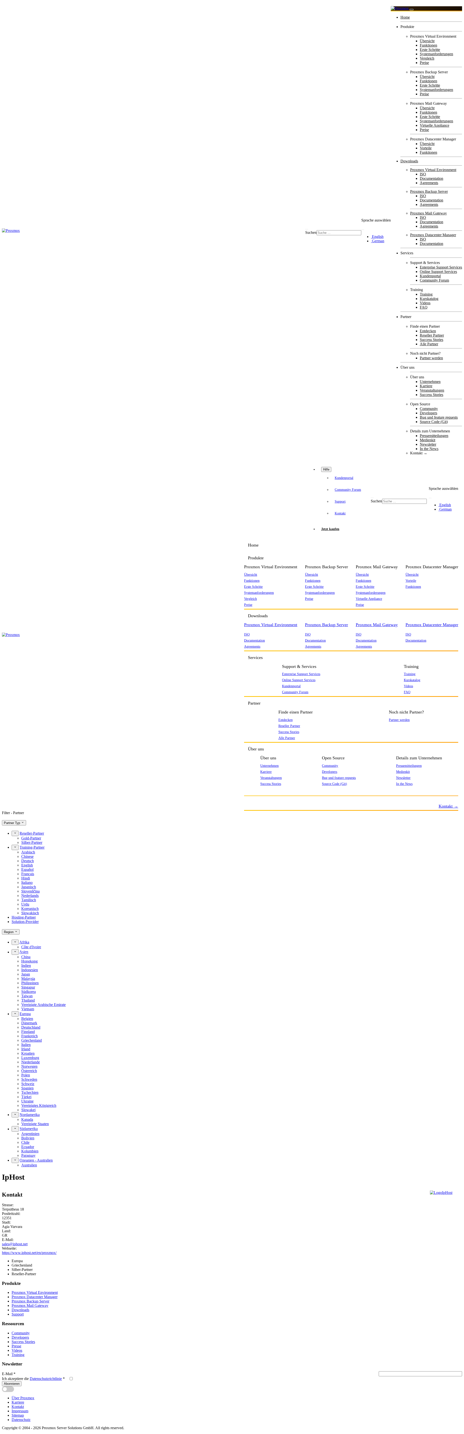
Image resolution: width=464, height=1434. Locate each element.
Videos (425, 303)
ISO (423, 174)
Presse (16, 1346)
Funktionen (428, 45)
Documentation (431, 178)
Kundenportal (430, 276)
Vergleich (427, 58)
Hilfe (326, 469)
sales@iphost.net (15, 1244)
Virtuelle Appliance (434, 125)
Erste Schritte (430, 50)
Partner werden (431, 358)
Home (405, 17)
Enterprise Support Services (441, 267)
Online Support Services (438, 272)
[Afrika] (15, 942)
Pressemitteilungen (434, 436)
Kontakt (340, 513)
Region (9, 932)
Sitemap (18, 1415)
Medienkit (427, 440)
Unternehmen (430, 382)
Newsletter (428, 444)
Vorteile (426, 148)
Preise (424, 63)
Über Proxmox (23, 1398)
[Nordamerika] (15, 1114)
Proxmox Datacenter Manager (433, 235)
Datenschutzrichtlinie (46, 1379)
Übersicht (427, 41)
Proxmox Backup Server (429, 191)
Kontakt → (418, 453)
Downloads (409, 161)
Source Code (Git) (434, 422)
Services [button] (255, 657)
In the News (429, 449)
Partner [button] (254, 703)
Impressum (20, 1411)
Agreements (429, 183)
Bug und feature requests (439, 417)
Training (426, 294)
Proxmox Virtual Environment (433, 170)
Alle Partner (429, 344)
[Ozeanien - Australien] (15, 1160)
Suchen (311, 232)
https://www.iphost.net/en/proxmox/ (29, 1253)
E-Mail (8, 1374)
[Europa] (15, 1014)
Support (340, 501)
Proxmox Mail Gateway (428, 213)
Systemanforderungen (436, 54)
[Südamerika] (15, 1128)
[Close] (411, 9)
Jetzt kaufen (330, 529)
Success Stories (431, 340)
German (377, 241)
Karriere (426, 386)
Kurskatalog (429, 299)
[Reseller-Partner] (15, 833)
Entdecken (428, 331)
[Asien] (15, 952)
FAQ (424, 307)
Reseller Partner (432, 335)
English (377, 237)
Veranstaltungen (432, 390)
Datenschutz (21, 1420)
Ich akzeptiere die (33, 1379)
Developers (428, 413)
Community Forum (434, 280)
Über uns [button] (256, 749)
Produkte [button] (256, 557)
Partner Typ (12, 823)
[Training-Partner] (15, 847)
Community (429, 409)
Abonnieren (12, 1384)
